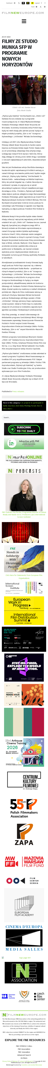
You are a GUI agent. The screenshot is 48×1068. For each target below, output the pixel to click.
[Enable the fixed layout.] (41, 3)
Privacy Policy (6, 1061)
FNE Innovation (24, 1052)
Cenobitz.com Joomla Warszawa (31, 1065)
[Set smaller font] (36, 7)
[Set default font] (40, 7)
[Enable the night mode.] (18, 3)
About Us (30, 1061)
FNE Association (24, 1049)
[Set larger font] (44, 7)
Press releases (18, 391)
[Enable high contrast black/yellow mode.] (28, 3)
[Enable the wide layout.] (45, 3)
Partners (15, 1061)
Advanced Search (24, 1055)
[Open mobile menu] (24, 21)
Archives (24, 1058)
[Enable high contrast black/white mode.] (23, 3)
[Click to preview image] (24, 90)
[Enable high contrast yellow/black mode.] (32, 3)
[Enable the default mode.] (14, 3)
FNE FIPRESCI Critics (24, 1046)
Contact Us (22, 1061)
